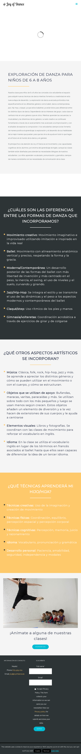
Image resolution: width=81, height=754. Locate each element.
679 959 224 (17, 670)
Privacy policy (40, 712)
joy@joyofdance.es (17, 674)
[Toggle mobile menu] (77, 4)
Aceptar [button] (37, 751)
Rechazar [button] (47, 751)
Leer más (55, 751)
